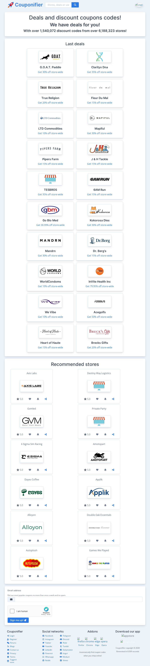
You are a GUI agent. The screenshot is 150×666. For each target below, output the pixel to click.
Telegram (67, 636)
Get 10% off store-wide (50, 133)
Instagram (49, 639)
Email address (14, 590)
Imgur (65, 653)
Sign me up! (17, 620)
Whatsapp (49, 657)
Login (12, 636)
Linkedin (48, 650)
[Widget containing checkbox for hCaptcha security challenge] (30, 611)
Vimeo (65, 660)
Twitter (48, 643)
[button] (139, 4)
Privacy (13, 653)
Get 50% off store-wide (99, 316)
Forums (13, 643)
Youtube (48, 646)
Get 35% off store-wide (99, 72)
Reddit (47, 660)
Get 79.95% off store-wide (100, 286)
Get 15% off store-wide (99, 102)
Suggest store (13, 661)
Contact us (14, 650)
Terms (12, 657)
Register (13, 639)
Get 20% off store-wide (50, 102)
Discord (66, 639)
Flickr (65, 643)
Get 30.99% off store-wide (50, 225)
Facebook (49, 636)
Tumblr (66, 646)
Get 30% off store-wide (50, 72)
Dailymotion (68, 650)
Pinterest (49, 653)
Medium (66, 657)
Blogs (12, 646)
